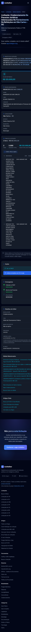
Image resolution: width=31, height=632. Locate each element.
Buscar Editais (5, 494)
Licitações (8, 11)
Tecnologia (4, 625)
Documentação (5, 619)
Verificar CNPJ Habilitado (7, 556)
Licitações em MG (6, 502)
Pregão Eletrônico (5, 586)
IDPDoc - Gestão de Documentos (9, 571)
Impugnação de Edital (7, 545)
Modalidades (4, 614)
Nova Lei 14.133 (5, 543)
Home (2, 11)
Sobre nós (4, 574)
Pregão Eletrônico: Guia (7, 540)
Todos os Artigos (5, 524)
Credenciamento (5, 597)
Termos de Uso (5, 577)
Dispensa (3, 589)
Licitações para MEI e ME (10, 407)
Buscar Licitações (5, 559)
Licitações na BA (5, 510)
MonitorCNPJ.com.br (6, 566)
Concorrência (4, 595)
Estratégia (4, 617)
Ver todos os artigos (8, 409)
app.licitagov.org (11, 43)
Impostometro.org (6, 569)
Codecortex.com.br (19, 486)
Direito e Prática (5, 622)
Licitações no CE (5, 513)
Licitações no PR (5, 504)
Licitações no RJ (5, 499)
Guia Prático (4, 606)
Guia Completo (5, 608)
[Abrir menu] (28, 3)
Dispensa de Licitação (7, 548)
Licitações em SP (5, 496)
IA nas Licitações (5, 537)
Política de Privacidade (7, 579)
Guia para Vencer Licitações (8, 532)
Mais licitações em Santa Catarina (12, 385)
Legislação (4, 611)
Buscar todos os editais (9, 390)
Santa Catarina (17, 11)
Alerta (2, 627)
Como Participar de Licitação (11, 404)
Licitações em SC (5, 507)
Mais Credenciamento (9, 387)
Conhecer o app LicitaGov (15, 447)
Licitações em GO (5, 515)
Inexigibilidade (5, 592)
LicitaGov (8, 3)
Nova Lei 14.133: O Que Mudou (11, 401)
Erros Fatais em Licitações (8, 534)
